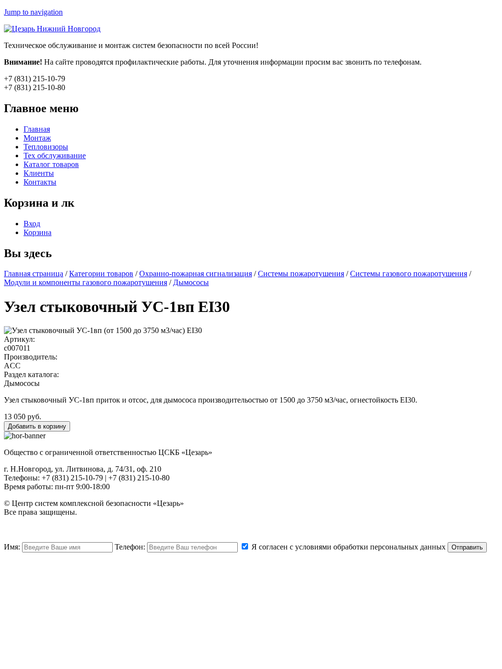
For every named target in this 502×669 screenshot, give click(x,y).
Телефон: (131, 547)
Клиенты (39, 173)
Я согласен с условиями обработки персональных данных (348, 547)
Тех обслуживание (55, 155)
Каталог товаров (51, 164)
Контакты (40, 182)
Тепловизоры (46, 147)
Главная (37, 129)
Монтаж (37, 138)
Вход (32, 223)
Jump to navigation (33, 12)
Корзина (37, 232)
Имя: (13, 547)
